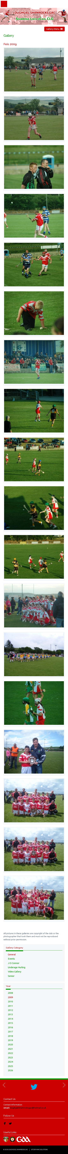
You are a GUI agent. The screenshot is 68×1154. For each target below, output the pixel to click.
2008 (10, 993)
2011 (10, 1006)
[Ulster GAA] (13, 1139)
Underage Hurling (16, 967)
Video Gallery (14, 971)
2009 (10, 997)
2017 (10, 1031)
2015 (10, 1023)
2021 (10, 1049)
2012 (10, 1010)
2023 (10, 1057)
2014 (10, 1019)
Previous (4, 1085)
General (12, 954)
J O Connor (13, 963)
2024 (10, 1062)
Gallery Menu (53, 29)
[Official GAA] (23, 1139)
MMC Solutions (42, 1149)
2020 (10, 1044)
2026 (10, 1070)
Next (64, 1085)
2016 (10, 1027)
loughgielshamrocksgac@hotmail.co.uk (28, 1108)
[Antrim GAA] (6, 1139)
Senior (11, 976)
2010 (10, 1001)
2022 (10, 1053)
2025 (10, 1066)
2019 (10, 1040)
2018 (10, 1036)
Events (11, 959)
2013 (10, 1014)
